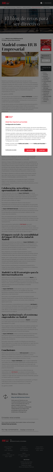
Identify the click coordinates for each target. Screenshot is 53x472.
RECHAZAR (30, 150)
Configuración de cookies (10, 149)
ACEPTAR (42, 150)
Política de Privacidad (39, 143)
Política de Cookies (23, 143)
